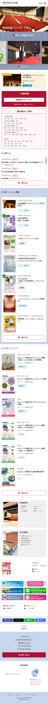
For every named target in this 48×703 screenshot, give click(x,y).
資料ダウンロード (26, 544)
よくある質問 (30, 608)
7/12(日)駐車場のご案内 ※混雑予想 (14, 171)
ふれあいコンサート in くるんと (28, 238)
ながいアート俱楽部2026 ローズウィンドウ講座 (31, 379)
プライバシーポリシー (31, 695)
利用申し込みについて (27, 536)
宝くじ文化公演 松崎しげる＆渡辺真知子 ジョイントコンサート (31, 281)
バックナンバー (38, 571)
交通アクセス (25, 643)
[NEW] (9, 204)
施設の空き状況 (25, 542)
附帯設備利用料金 (26, 540)
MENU (41, 3)
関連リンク (19, 695)
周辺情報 (8, 608)
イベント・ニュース (39, 565)
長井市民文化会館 (20, 3)
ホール (23, 508)
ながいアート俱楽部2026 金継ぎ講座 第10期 (30, 471)
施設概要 (23, 506)
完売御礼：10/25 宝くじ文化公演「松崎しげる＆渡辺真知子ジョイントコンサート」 (24, 163)
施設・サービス (37, 510)
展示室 (35, 508)
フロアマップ (24, 66)
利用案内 (25, 532)
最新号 (35, 569)
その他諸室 (24, 510)
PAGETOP (24, 629)
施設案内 (25, 502)
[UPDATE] (9, 223)
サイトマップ (11, 695)
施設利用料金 (24, 538)
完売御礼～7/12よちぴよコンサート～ (15, 178)
